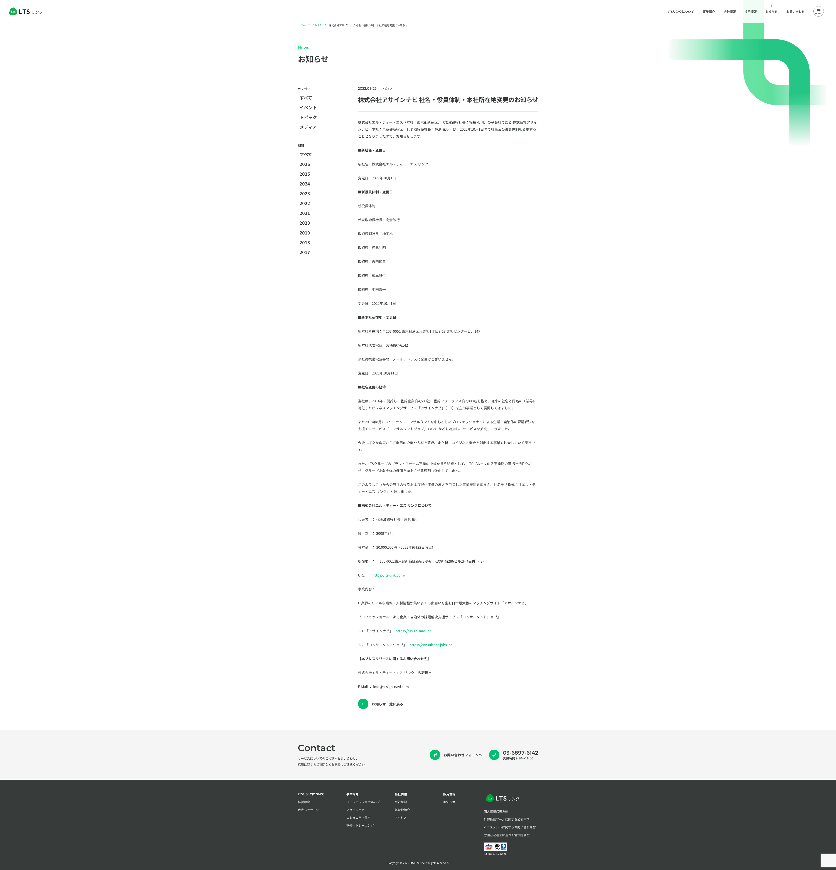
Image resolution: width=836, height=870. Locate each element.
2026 (305, 164)
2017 (305, 252)
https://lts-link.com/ (388, 575)
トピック (317, 24)
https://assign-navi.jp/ (413, 630)
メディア (308, 127)
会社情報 (401, 794)
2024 (305, 183)
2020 (305, 223)
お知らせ (449, 802)
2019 (305, 232)
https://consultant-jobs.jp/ (431, 644)
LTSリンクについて (311, 794)
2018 (305, 242)
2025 (305, 174)
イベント (308, 107)
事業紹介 (352, 794)
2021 (305, 213)
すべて (306, 97)
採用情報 (449, 794)
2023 (305, 193)
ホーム (302, 24)
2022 (305, 203)
